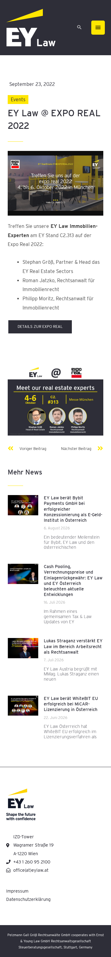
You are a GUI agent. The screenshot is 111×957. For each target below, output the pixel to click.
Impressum (17, 891)
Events (18, 99)
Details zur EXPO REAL (40, 326)
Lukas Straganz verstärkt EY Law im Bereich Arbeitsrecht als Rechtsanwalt (73, 646)
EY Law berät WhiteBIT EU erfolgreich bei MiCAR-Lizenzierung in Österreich (71, 704)
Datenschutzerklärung (28, 899)
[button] (79, 27)
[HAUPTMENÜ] (98, 28)
